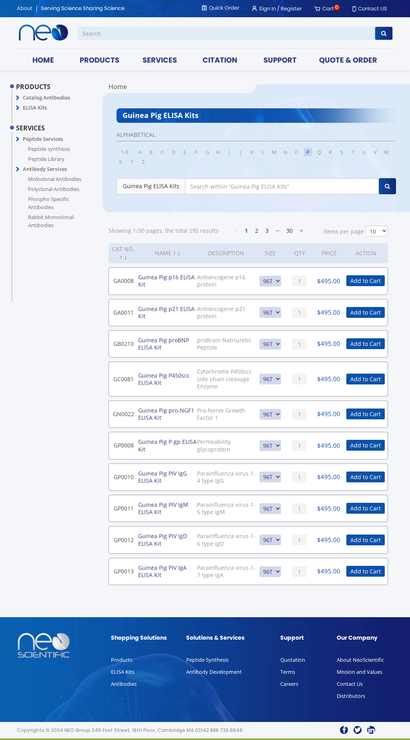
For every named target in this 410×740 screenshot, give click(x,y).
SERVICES (160, 61)
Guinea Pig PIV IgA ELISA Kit (162, 571)
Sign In (267, 9)
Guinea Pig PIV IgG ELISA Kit (162, 477)
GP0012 (124, 540)
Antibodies (124, 683)
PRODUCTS (99, 61)
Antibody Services (45, 169)
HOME (43, 61)
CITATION (220, 61)
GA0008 (123, 281)
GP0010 (124, 477)
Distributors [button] (351, 695)
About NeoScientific (360, 659)
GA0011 (123, 312)
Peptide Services (43, 138)
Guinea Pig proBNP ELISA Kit (163, 343)
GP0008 (124, 445)
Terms (287, 671)
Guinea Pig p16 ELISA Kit (166, 280)
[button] (18, 98)
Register (291, 9)
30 (289, 230)
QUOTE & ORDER (348, 61)
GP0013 (124, 571)
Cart (328, 9)
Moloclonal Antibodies (54, 179)
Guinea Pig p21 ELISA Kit (166, 312)
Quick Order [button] (224, 8)
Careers (289, 683)
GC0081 (123, 379)
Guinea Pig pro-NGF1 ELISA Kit (166, 414)
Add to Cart (365, 281)
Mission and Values (359, 671)
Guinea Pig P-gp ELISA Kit (167, 445)
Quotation (292, 659)
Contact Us (350, 683)
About (24, 9)
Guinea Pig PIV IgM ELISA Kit (163, 508)
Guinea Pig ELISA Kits (151, 186)
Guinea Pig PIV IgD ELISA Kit (162, 539)
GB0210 (123, 344)
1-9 (124, 152)
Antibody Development (214, 671)
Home (118, 86)
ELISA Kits (35, 107)
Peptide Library (46, 159)
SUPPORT (280, 61)
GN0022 (123, 414)
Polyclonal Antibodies (53, 189)
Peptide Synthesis (207, 659)
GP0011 (124, 508)
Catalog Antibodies (46, 97)
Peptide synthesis (49, 148)
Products (122, 659)
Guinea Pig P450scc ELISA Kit (164, 379)
